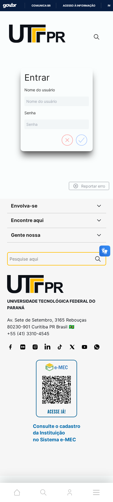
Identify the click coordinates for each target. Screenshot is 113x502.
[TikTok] (59, 347)
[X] (72, 347)
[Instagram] (35, 347)
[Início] (39, 35)
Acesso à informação (79, 5)
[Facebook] (10, 347)
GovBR (9, 5)
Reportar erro (93, 186)
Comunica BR (41, 5)
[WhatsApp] (97, 347)
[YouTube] (84, 347)
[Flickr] (22, 347)
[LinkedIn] (47, 347)
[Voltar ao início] (37, 285)
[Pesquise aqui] (98, 259)
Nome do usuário (39, 89)
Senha (30, 112)
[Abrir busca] (96, 36)
